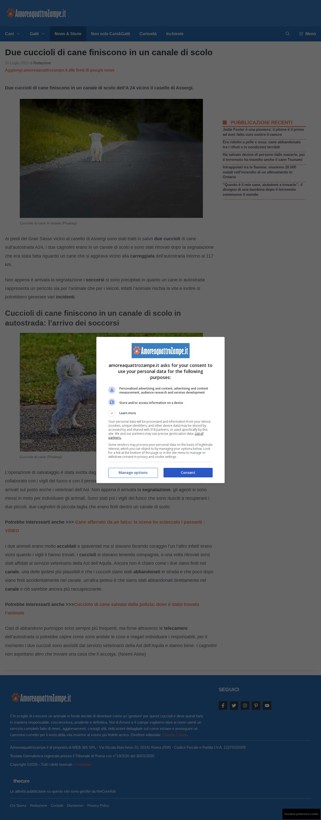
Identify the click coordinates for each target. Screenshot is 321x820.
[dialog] (160, 410)
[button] (160, 413)
